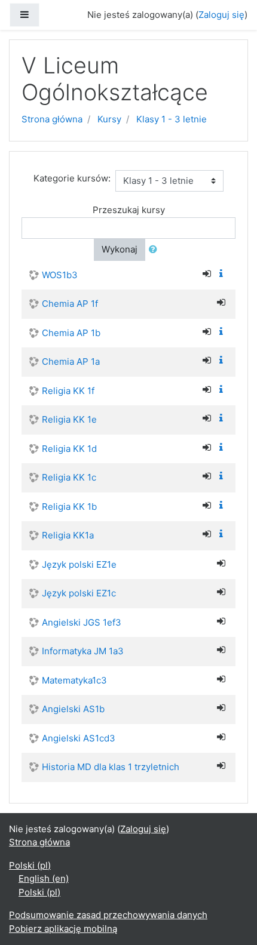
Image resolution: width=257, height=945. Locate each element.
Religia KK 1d (69, 448)
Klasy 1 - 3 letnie (171, 119)
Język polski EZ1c (79, 593)
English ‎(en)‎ (44, 878)
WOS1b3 (60, 275)
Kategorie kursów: (72, 178)
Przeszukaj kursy (129, 210)
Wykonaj (119, 249)
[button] (155, 249)
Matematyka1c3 (74, 680)
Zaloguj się (221, 14)
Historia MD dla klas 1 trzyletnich (110, 766)
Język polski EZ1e (79, 564)
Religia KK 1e (69, 419)
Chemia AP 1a (71, 361)
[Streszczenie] (223, 273)
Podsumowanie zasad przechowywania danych (108, 915)
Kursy (109, 119)
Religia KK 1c (69, 477)
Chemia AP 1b (71, 332)
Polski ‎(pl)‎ (30, 865)
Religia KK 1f (68, 390)
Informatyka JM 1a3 (83, 651)
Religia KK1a (68, 535)
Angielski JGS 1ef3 (81, 622)
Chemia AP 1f (70, 303)
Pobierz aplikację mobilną (63, 928)
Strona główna (52, 119)
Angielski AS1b (73, 709)
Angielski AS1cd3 (78, 738)
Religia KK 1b (69, 506)
